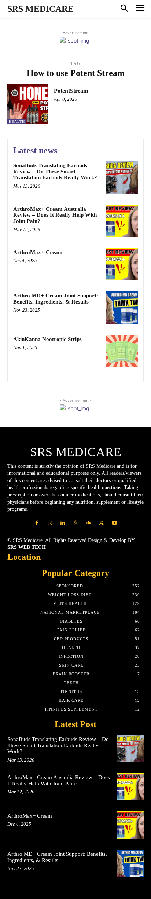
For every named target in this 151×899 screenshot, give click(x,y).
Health (17, 122)
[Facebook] (36, 523)
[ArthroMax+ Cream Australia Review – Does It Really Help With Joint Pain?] (122, 221)
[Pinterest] (75, 523)
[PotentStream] (27, 104)
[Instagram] (49, 523)
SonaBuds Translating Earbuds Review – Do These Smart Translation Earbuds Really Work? (55, 171)
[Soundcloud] (88, 523)
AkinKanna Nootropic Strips (47, 339)
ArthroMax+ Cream (38, 252)
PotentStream (71, 91)
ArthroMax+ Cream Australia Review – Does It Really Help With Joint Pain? (55, 215)
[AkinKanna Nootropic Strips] (122, 351)
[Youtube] (114, 523)
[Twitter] (101, 523)
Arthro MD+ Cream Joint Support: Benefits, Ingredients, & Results (55, 299)
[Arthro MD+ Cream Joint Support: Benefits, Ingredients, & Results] (122, 307)
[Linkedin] (62, 523)
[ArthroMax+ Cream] (122, 264)
